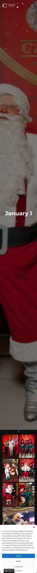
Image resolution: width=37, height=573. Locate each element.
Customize (18, 567)
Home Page (13, 221)
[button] (34, 527)
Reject (18, 561)
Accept (18, 556)
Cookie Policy (18, 570)
